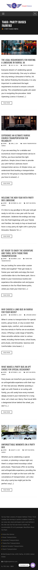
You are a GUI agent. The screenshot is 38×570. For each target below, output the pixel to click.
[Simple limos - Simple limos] (19, 6)
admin (4, 65)
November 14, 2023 (16, 315)
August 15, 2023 (15, 450)
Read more (6, 103)
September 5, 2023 (15, 372)
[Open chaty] (32, 565)
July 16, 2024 (14, 65)
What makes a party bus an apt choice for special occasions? (16, 368)
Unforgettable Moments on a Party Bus (18, 446)
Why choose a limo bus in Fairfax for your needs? (17, 311)
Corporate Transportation (10, 540)
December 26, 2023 (16, 203)
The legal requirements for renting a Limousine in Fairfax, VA (18, 61)
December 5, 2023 (15, 258)
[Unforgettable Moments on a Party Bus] (19, 432)
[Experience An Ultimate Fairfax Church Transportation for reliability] (19, 123)
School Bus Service (8, 534)
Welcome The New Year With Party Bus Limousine (17, 199)
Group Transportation (9, 537)
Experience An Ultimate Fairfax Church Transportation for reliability (15, 138)
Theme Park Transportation (11, 543)
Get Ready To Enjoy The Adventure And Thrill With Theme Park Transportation (17, 253)
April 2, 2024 (14, 143)
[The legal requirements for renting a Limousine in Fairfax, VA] (19, 47)
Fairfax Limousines (28, 65)
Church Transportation (9, 549)
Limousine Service (31, 315)
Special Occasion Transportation (12, 546)
